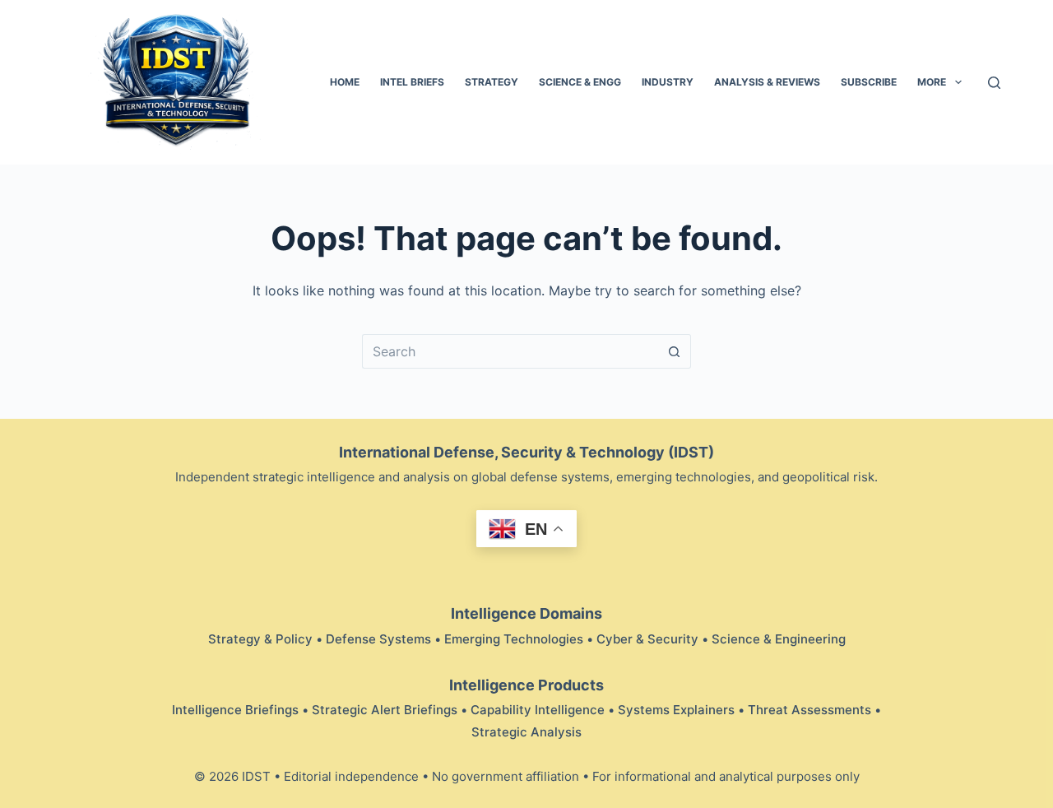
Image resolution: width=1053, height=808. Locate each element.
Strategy (491, 82)
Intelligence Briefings (235, 709)
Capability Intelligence (538, 709)
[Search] (994, 83)
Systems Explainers (676, 709)
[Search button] (674, 351)
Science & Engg (580, 82)
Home (345, 82)
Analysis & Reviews (767, 82)
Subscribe (869, 82)
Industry (667, 82)
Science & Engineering (779, 639)
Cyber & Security (647, 639)
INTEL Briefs (412, 82)
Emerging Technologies (513, 639)
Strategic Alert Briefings (384, 709)
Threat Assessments (809, 709)
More (931, 82)
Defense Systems (378, 639)
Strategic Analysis (526, 732)
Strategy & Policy (260, 639)
